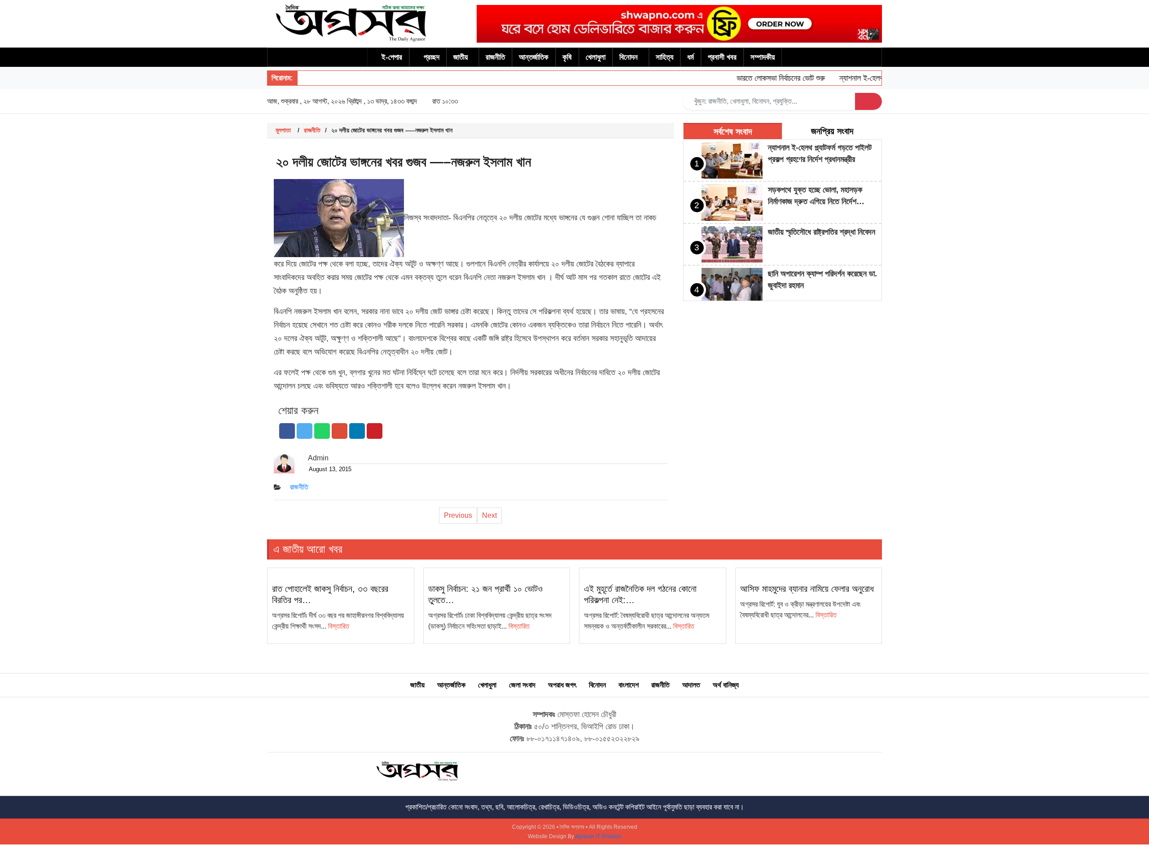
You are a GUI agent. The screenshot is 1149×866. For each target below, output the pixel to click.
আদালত (691, 685)
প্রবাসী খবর (722, 57)
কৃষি (567, 57)
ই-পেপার (392, 57)
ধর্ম (690, 57)
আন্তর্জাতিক (533, 57)
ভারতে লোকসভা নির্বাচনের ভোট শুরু (767, 78)
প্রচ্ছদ (431, 57)
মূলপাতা (283, 130)
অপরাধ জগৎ (562, 685)
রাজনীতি (495, 57)
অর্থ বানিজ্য (726, 685)
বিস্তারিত (338, 626)
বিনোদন (628, 57)
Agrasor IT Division (598, 836)
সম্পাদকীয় (762, 57)
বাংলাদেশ (628, 685)
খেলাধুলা (595, 57)
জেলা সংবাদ (522, 685)
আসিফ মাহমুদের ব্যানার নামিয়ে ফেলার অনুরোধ (807, 589)
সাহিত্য (664, 57)
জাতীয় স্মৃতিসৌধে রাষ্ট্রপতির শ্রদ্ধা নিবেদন (821, 231)
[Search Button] (868, 101)
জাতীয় (460, 57)
